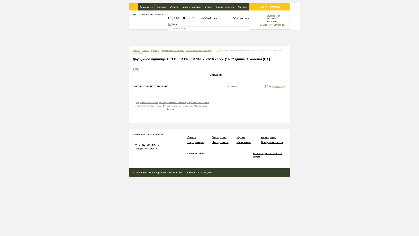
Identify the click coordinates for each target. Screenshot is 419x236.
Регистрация (275, 7)
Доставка (161, 7)
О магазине (146, 7)
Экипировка (219, 137)
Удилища (155, 50)
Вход (262, 7)
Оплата (174, 7)
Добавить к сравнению (274, 86)
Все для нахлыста (272, 142)
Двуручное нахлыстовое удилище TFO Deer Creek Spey (186, 50)
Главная (136, 50)
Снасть (145, 50)
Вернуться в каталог (273, 63)
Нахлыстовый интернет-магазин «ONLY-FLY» (133, 6)
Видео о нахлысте (191, 7)
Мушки (241, 137)
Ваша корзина (273, 16)
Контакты (242, 7)
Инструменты (220, 142)
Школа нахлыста (225, 7)
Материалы (244, 142)
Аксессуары (268, 137)
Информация (195, 142)
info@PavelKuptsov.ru (210, 18)
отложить (232, 86)
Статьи (208, 7)
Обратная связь (241, 18)
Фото (136, 69)
